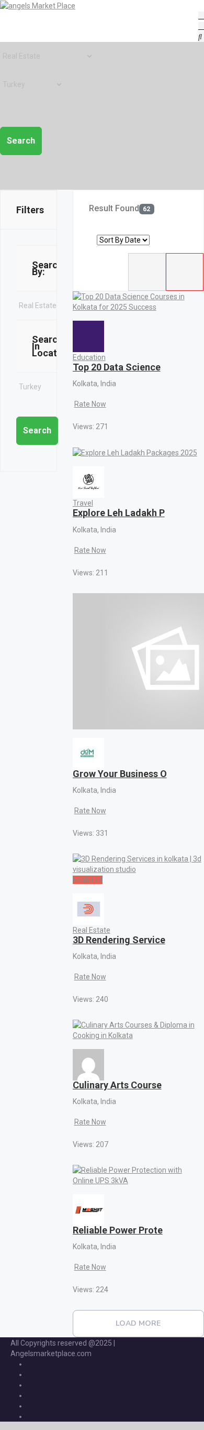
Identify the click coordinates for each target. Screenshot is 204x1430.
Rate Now (90, 404)
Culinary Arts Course (117, 1084)
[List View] (147, 272)
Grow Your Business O (120, 773)
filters (30, 209)
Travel (83, 503)
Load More (138, 1323)
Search (21, 141)
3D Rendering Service (119, 939)
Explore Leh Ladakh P (119, 512)
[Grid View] (184, 272)
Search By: (47, 268)
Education (89, 357)
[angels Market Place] (37, 5)
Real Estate (91, 930)
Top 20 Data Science (117, 367)
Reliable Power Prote (118, 1230)
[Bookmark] (79, 415)
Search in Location (51, 346)
